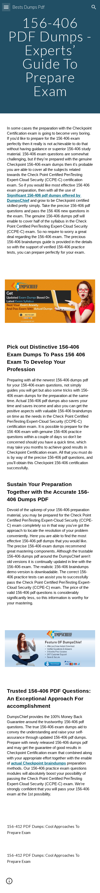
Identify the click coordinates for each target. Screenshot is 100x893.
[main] (50, 57)
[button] (6, 7)
